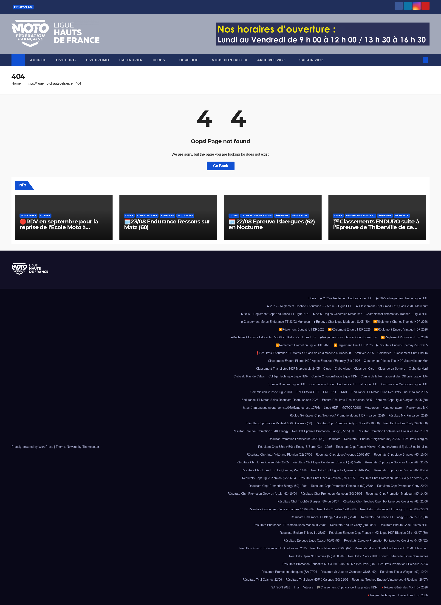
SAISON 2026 (312, 60)
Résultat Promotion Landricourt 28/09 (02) (296, 439)
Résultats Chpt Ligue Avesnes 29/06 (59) (343, 454)
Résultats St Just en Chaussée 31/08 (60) (348, 572)
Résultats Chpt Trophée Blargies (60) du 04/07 (308, 501)
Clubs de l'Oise (147, 215)
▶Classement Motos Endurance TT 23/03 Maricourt (275, 321)
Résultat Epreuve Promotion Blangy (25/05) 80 (323, 431)
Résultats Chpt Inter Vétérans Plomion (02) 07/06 (279, 454)
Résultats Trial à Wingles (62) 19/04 (404, 572)
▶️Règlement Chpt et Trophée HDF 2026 (400, 321)
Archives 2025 (272, 60)
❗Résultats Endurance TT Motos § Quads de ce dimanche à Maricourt (303, 353)
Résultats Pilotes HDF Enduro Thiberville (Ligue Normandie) (388, 556)
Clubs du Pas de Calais (257, 215)
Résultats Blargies (415, 439)
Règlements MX (417, 407)
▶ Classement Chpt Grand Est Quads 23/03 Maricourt (392, 306)
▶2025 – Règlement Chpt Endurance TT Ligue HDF (275, 314)
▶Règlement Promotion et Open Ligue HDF (348, 337)
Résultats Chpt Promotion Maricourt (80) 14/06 (397, 493)
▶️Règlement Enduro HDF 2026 (349, 329)
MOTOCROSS (351, 407)
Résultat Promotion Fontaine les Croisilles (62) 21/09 (393, 431)
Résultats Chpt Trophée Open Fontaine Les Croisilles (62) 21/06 (385, 501)
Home (16, 83)
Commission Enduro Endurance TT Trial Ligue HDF (343, 384)
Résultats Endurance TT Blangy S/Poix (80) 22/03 (324, 517)
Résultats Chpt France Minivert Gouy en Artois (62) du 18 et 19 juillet (382, 446)
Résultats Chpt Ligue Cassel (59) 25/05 (263, 462)
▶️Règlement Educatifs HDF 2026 (301, 329)
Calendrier (130, 60)
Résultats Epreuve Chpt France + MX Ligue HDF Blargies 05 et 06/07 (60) (378, 532)
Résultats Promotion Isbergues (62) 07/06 (289, 572)
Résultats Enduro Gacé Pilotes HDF (404, 525)
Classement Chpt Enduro (411, 353)
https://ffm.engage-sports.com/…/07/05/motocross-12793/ (281, 407)
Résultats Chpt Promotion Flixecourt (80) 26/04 (342, 486)
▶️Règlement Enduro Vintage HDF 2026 (401, 329)
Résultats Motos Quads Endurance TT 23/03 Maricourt (391, 548)
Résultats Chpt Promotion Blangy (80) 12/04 (278, 486)
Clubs (159, 60)
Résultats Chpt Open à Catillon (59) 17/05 (327, 478)
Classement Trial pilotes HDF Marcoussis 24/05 (288, 368)
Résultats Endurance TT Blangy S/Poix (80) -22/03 (394, 509)
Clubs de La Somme (391, 368)
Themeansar (90, 446)
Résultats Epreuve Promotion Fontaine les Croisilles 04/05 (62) (386, 540)
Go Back (220, 166)
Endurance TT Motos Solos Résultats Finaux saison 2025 (279, 400)
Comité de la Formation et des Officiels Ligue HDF (394, 376)
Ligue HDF (189, 60)
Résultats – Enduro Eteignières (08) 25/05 (372, 439)
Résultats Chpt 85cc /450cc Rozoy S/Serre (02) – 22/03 (295, 446)
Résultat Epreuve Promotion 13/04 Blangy (260, 431)
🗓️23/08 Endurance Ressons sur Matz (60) (167, 224)
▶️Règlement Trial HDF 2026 (353, 345)
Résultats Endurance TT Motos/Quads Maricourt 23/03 (290, 525)
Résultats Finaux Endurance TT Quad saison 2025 (273, 548)
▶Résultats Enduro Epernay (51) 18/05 (402, 345)
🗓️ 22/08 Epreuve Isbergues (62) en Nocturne (272, 224)
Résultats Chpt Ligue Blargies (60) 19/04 (401, 454)
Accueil (38, 60)
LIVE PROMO (97, 60)
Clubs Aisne (343, 368)
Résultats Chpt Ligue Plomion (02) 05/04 (401, 470)
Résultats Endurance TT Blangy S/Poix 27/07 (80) (394, 517)
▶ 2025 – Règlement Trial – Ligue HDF (402, 298)
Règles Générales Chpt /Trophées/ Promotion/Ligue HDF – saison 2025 (337, 415)
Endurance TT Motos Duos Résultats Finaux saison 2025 (389, 392)
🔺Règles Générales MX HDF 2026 (404, 587)
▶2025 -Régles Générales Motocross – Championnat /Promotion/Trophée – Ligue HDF (370, 314)
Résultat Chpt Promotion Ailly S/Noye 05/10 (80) (348, 423)
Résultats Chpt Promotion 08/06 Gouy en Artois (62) (393, 478)
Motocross (28, 215)
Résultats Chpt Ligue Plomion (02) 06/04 (269, 478)
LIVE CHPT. (66, 60)
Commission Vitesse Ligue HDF (271, 392)
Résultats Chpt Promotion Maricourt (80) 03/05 (331, 493)
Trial (297, 587)
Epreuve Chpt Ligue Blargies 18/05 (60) (402, 400)
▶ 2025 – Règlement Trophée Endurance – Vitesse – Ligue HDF (309, 306)
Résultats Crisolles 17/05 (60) (336, 509)
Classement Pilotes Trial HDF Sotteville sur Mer (396, 360)
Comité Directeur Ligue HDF (287, 384)
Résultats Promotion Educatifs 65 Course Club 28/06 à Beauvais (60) (329, 564)
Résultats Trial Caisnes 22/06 (262, 579)
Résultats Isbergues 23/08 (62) (330, 548)
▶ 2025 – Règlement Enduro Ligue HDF (346, 298)
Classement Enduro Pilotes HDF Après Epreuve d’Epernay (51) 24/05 (314, 360)
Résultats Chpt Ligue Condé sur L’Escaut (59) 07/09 (326, 462)
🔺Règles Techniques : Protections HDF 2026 (397, 595)
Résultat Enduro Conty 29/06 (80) (405, 423)
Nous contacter (229, 60)
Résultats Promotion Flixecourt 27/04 (403, 564)
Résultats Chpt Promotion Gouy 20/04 (402, 486)
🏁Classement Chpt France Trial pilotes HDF (347, 587)
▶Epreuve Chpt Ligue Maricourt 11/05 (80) (342, 321)
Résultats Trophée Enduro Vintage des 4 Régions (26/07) (390, 579)
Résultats (401, 215)
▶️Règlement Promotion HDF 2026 (404, 337)
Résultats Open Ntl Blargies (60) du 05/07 (317, 556)
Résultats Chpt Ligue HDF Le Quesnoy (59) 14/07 (275, 470)
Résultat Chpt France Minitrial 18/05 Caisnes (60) (279, 423)
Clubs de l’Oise (364, 368)
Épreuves (167, 215)
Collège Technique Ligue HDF (288, 376)
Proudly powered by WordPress (32, 446)
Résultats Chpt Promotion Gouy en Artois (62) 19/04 (262, 493)
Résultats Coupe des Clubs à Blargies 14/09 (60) (281, 509)
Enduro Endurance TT (360, 215)
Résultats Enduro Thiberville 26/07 (302, 532)
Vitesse (45, 215)
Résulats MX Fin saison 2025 (408, 415)
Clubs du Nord (418, 368)
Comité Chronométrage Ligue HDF (334, 376)
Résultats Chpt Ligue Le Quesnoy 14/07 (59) (340, 470)
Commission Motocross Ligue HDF (404, 384)
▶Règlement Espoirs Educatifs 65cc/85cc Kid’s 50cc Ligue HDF (273, 337)
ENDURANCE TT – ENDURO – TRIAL (322, 392)
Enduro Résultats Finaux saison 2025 (347, 400)
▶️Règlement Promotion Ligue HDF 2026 (302, 345)
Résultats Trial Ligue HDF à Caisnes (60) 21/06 (317, 579)
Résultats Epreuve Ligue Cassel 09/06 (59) (311, 540)
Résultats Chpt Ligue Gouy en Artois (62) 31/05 (396, 462)
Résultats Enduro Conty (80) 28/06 (353, 525)
